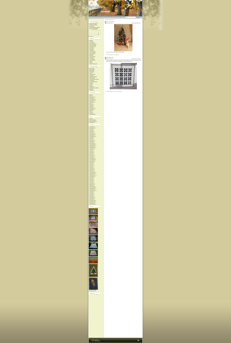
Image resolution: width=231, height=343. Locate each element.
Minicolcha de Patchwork (94, 28)
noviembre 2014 (92, 127)
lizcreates (91, 82)
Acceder (91, 118)
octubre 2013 (92, 135)
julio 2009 (91, 191)
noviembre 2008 (92, 201)
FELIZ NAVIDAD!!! (110, 21)
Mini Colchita (92, 26)
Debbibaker (92, 75)
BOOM (91, 95)
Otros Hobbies (92, 108)
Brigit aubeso (92, 71)
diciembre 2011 (92, 158)
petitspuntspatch (92, 60)
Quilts (91, 111)
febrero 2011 (92, 169)
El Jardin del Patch (93, 45)
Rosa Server (92, 90)
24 (98, 34)
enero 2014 (92, 132)
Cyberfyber (91, 41)
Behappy (91, 40)
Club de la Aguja (92, 74)
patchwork (91, 109)
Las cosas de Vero (93, 52)
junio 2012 (91, 151)
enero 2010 (92, 185)
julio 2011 (91, 163)
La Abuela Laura (92, 51)
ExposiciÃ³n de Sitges (93, 24)
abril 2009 (91, 195)
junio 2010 (91, 179)
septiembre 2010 (92, 175)
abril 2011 (91, 167)
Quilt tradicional (109, 57)
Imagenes (91, 104)
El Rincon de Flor (93, 46)
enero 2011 (92, 170)
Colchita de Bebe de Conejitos (95, 27)
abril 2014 (91, 130)
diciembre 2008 (92, 200)
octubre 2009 (92, 189)
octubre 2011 (92, 161)
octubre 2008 (92, 202)
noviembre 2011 (92, 159)
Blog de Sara (92, 70)
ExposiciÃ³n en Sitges (93, 23)
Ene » (92, 36)
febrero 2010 (92, 184)
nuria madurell (92, 58)
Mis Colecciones (92, 56)
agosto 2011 (92, 162)
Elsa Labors (92, 47)
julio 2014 (91, 129)
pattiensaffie (92, 86)
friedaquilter (92, 50)
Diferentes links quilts (93, 76)
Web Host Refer (97, 340)
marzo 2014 (92, 131)
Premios (91, 110)
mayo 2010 (92, 180)
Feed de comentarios (93, 121)
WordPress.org (92, 122)
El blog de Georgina (93, 44)
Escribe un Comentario (119, 91)
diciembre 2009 (92, 186)
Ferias (91, 103)
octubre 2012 (92, 146)
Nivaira (91, 85)
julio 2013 (91, 137)
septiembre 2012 (92, 147)
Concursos (91, 98)
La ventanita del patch (93, 81)
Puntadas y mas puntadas (94, 87)
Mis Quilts (91, 105)
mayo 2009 (92, 194)
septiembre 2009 (92, 190)
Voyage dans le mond (93, 63)
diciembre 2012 (92, 143)
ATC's (91, 94)
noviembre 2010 (92, 173)
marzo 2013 (92, 140)
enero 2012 (92, 157)
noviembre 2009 (92, 188)
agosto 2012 (92, 148)
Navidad (91, 106)
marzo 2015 (92, 126)
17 (98, 33)
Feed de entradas (93, 119)
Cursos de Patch (92, 99)
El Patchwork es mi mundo (94, 79)
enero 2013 (92, 142)
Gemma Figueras (110, 58)
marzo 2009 (92, 196)
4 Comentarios (117, 54)
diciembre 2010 (92, 172)
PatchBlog (105, 12)
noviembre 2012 (92, 145)
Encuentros (92, 100)
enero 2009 (92, 199)
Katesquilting (92, 80)
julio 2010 (91, 178)
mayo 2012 (92, 152)
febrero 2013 (92, 141)
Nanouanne (92, 57)
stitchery (91, 62)
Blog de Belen (92, 69)
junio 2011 (91, 164)
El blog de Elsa (92, 42)
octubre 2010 (92, 174)
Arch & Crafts (92, 68)
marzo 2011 (92, 168)
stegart (91, 61)
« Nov (90, 36)
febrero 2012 (92, 156)
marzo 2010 (92, 183)
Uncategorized (92, 114)
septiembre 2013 (92, 136)
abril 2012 (91, 153)
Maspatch (91, 55)
